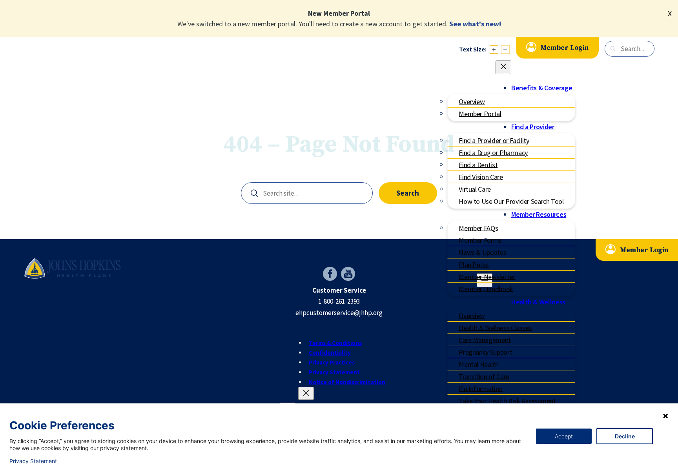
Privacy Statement (33, 461)
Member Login (564, 48)
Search (407, 193)
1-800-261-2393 (339, 301)
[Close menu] (503, 67)
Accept (564, 436)
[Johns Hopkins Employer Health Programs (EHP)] (73, 268)
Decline (625, 436)
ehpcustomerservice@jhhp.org (339, 312)
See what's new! (475, 23)
